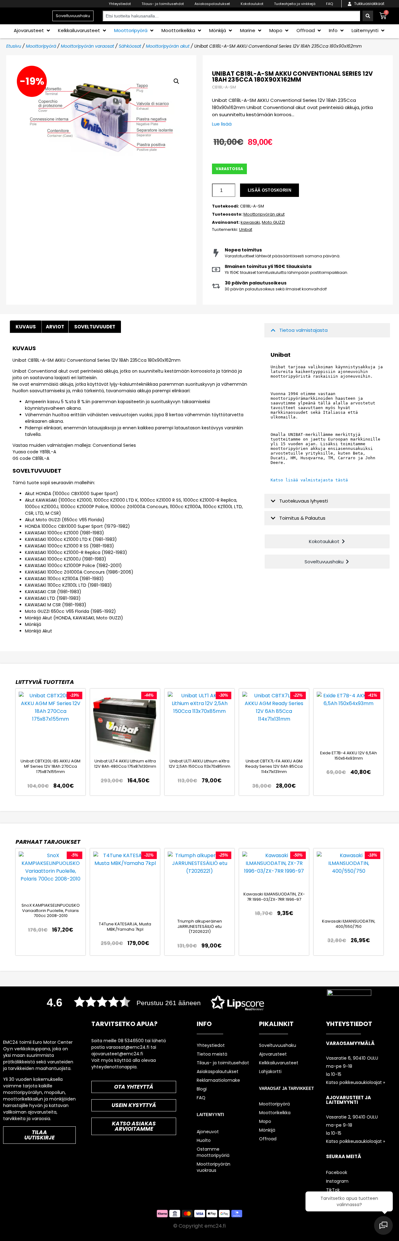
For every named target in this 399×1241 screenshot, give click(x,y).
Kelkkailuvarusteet (278, 1063)
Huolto (204, 1140)
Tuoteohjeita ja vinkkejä (294, 3)
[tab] (55, 327)
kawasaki (250, 222)
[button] (32, 30)
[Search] (368, 16)
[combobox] (231, 16)
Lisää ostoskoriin (269, 190)
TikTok (333, 1190)
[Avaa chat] (383, 1225)
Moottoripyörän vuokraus (213, 1167)
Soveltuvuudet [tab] (94, 326)
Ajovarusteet (273, 1054)
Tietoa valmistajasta (303, 330)
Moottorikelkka (275, 1113)
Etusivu (13, 46)
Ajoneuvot (208, 1132)
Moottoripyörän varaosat (87, 46)
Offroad (267, 1139)
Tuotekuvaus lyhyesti (303, 501)
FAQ (329, 3)
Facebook (336, 1172)
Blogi (202, 1089)
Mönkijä (267, 1130)
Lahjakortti (270, 1071)
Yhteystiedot (120, 3)
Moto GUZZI (273, 222)
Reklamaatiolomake (218, 1080)
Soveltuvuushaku (277, 1045)
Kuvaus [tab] (26, 326)
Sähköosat (130, 46)
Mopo (265, 1121)
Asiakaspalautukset (212, 3)
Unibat (245, 229)
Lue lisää (222, 124)
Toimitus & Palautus (302, 518)
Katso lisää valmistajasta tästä (309, 480)
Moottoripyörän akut (168, 46)
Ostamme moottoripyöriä (213, 1152)
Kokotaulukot (252, 3)
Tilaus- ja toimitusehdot (163, 3)
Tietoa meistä (212, 1054)
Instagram (337, 1181)
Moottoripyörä (41, 46)
